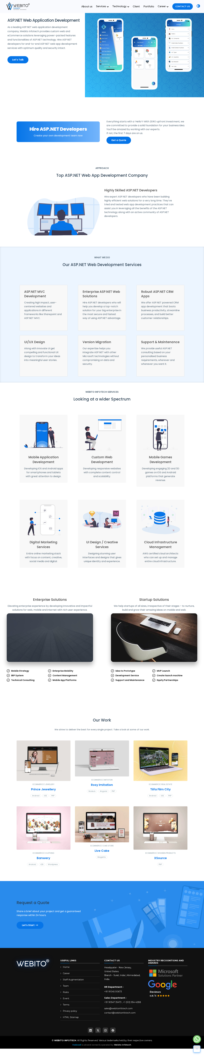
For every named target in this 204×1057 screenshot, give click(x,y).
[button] (198, 6)
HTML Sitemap (71, 1019)
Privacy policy (70, 1013)
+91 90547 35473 (112, 1004)
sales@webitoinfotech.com (118, 1011)
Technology (119, 6)
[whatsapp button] (197, 1039)
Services (101, 6)
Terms (66, 1007)
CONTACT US (182, 6)
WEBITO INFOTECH (65, 1043)
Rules (66, 994)
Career (162, 6)
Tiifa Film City (160, 792)
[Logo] (17, 6)
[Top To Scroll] (196, 1049)
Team (66, 988)
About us (86, 6)
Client (136, 6)
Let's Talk (18, 59)
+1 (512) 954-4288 (132, 1004)
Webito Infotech (122, 1047)
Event (66, 1001)
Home (66, 969)
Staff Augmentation (73, 982)
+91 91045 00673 (113, 994)
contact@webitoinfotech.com (120, 1015)
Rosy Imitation (102, 787)
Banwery (43, 860)
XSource (160, 860)
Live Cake (102, 853)
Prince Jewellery (43, 792)
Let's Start (28, 927)
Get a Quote (118, 140)
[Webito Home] (33, 965)
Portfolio (148, 6)
